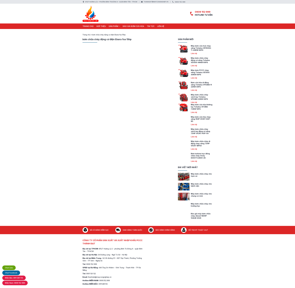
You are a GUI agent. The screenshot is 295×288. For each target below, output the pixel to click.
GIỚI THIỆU (101, 26)
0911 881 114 (14, 278)
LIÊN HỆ (160, 26)
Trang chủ (88, 26)
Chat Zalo (9, 268)
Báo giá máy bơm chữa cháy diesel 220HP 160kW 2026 (202, 206)
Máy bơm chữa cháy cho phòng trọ (202, 195)
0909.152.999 (104, 280)
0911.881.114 (103, 284)
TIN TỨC (151, 26)
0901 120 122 (91, 273)
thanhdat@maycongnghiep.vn (156, 2)
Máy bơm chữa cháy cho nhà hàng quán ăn (202, 185)
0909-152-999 (180, 2)
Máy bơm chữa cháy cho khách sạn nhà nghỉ (202, 175)
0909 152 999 (202, 11)
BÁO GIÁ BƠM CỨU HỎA (133, 26)
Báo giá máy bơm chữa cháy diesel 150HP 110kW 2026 (203, 216)
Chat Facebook (11, 273)
